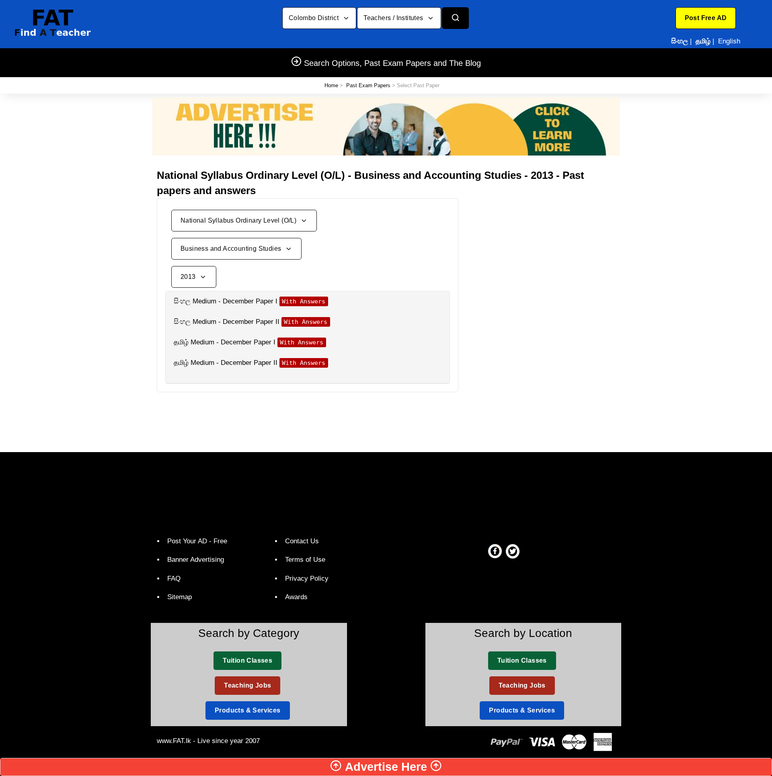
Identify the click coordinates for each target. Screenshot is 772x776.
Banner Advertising (195, 559)
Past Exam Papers (368, 85)
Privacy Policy (307, 578)
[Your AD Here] (386, 126)
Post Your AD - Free (197, 541)
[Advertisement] (542, 254)
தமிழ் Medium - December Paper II (225, 363)
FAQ (174, 578)
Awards (296, 597)
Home (331, 85)
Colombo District (315, 17)
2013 (189, 276)
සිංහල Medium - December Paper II (226, 322)
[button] (706, 18)
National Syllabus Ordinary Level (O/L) (239, 220)
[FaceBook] (495, 551)
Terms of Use (305, 559)
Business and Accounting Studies (232, 248)
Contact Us (302, 541)
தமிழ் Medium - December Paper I (224, 342)
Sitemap (179, 597)
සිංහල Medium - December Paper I (225, 301)
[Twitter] (512, 551)
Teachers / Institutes (394, 17)
